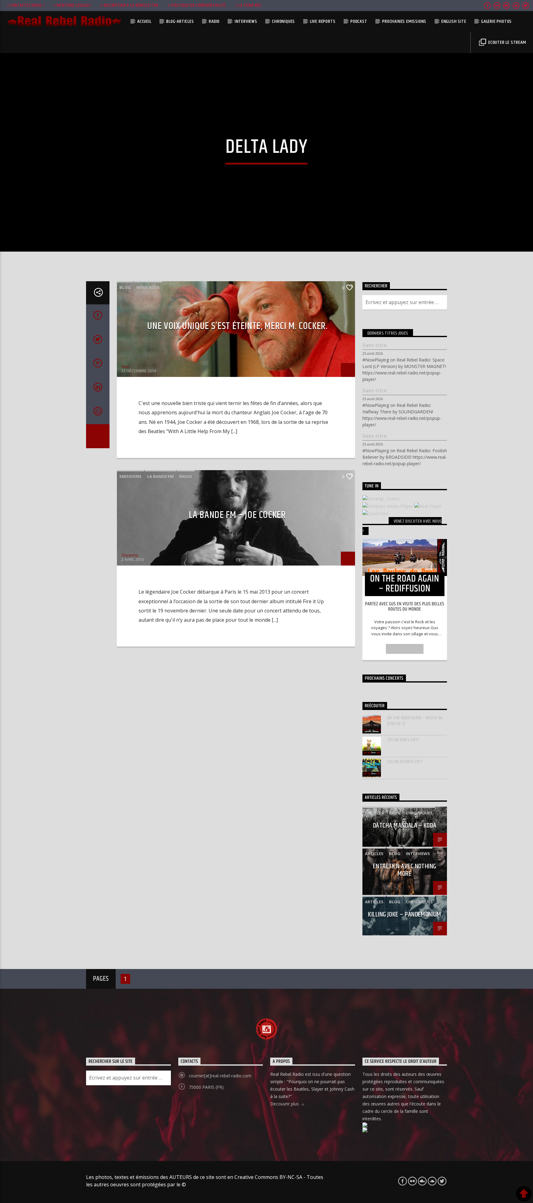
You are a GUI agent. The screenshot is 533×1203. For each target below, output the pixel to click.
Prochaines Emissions (404, 21)
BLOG (125, 287)
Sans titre (374, 345)
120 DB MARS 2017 (403, 740)
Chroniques (283, 21)
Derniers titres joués (387, 333)
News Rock (148, 287)
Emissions (130, 476)
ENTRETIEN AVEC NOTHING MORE (404, 870)
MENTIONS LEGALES (74, 5)
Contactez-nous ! (27, 5)
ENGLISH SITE (453, 21)
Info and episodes (404, 649)
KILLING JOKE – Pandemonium (404, 914)
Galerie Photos (496, 21)
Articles (374, 813)
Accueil (144, 21)
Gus (125, 366)
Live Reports (323, 21)
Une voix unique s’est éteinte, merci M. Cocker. (237, 326)
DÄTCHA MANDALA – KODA (404, 825)
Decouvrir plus (285, 1104)
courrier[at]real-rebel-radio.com (220, 1076)
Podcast (358, 21)
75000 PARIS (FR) (206, 1087)
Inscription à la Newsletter (131, 5)
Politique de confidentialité (198, 5)
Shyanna (129, 555)
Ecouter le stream (506, 42)
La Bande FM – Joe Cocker (237, 515)
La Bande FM (160, 476)
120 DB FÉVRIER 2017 (405, 762)
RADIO (214, 21)
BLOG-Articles (180, 21)
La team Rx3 (249, 5)
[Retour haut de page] (523, 1193)
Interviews (246, 21)
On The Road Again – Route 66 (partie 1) (415, 721)
